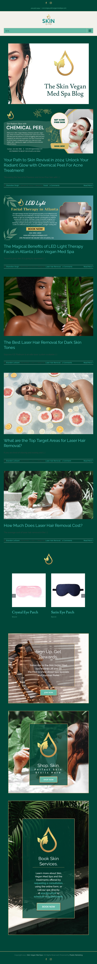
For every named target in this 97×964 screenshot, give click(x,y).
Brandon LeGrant (12, 363)
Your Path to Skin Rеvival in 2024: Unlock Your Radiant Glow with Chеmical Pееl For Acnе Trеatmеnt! (46, 165)
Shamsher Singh (12, 185)
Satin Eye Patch (62, 612)
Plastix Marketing (76, 955)
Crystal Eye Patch (25, 612)
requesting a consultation (48, 883)
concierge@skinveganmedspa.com (54, 8)
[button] (14, 596)
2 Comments (67, 363)
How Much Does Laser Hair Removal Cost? (43, 525)
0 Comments (54, 185)
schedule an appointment (48, 896)
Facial (45, 185)
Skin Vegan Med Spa (35, 955)
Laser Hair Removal (53, 267)
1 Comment (66, 461)
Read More (88, 185)
